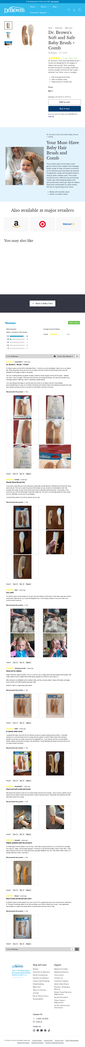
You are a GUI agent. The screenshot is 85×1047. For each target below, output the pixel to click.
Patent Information (23, 1043)
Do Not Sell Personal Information (62, 1006)
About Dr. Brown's (39, 990)
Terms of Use (59, 1040)
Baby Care (68, 28)
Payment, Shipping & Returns (62, 988)
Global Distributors (61, 972)
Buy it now (65, 108)
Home (50, 28)
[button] (77, 949)
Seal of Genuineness (72, 1040)
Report (28, 474)
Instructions (59, 975)
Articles (36, 993)
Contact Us (58, 978)
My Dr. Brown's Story (41, 996)
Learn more (58, 1)
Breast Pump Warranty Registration (63, 993)
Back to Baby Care (44, 303)
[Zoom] (27, 34)
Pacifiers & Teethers (41, 978)
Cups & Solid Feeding (41, 981)
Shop (32, 6)
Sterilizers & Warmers (41, 972)
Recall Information (61, 997)
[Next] (8, 47)
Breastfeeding (38, 984)
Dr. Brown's (52, 53)
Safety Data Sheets (61, 984)
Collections (59, 28)
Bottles (35, 969)
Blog (55, 6)
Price (50, 87)
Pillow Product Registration (59, 1001)
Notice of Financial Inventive (54, 1043)
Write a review (73, 58)
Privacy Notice (37, 1040)
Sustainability (38, 999)
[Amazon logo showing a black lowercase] (16, 224)
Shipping (51, 97)
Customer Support (38, 12)
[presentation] (22, 407)
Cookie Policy (48, 1040)
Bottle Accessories (40, 975)
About (44, 6)
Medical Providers (61, 969)
